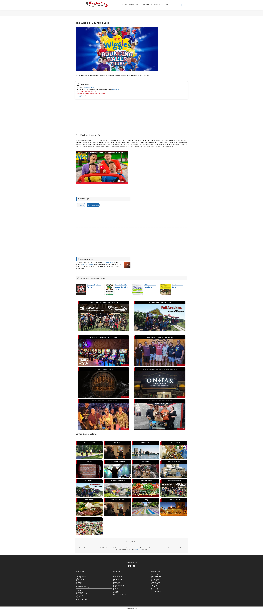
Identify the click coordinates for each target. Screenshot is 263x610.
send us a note (138, 549)
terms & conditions (175, 548)
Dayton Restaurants (81, 578)
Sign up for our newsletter (83, 584)
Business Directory (81, 576)
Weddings (116, 593)
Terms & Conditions (81, 599)
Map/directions (116, 89)
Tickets (81, 97)
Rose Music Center (88, 87)
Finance (115, 581)
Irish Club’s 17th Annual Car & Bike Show (121, 287)
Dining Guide (145, 4)
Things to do (156, 4)
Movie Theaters (155, 588)
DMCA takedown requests (83, 598)
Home (125, 4)
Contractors (116, 578)
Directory (166, 4)
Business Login (80, 595)
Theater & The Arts (156, 590)
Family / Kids (154, 584)
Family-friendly (94, 205)
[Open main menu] (80, 5)
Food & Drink (155, 585)
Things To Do (79, 581)
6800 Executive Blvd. (88, 264)
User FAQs (79, 596)
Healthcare (116, 582)
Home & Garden (118, 584)
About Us (78, 590)
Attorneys (116, 575)
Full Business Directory (119, 594)
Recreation (116, 588)
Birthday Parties (118, 576)
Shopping (116, 591)
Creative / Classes (156, 582)
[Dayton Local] (99, 5)
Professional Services (119, 587)
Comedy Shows (155, 581)
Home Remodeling (118, 585)
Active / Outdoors (156, 578)
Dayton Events (80, 579)
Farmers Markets (118, 579)
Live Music (154, 587)
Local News (134, 4)
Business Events (155, 579)
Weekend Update (156, 591)
